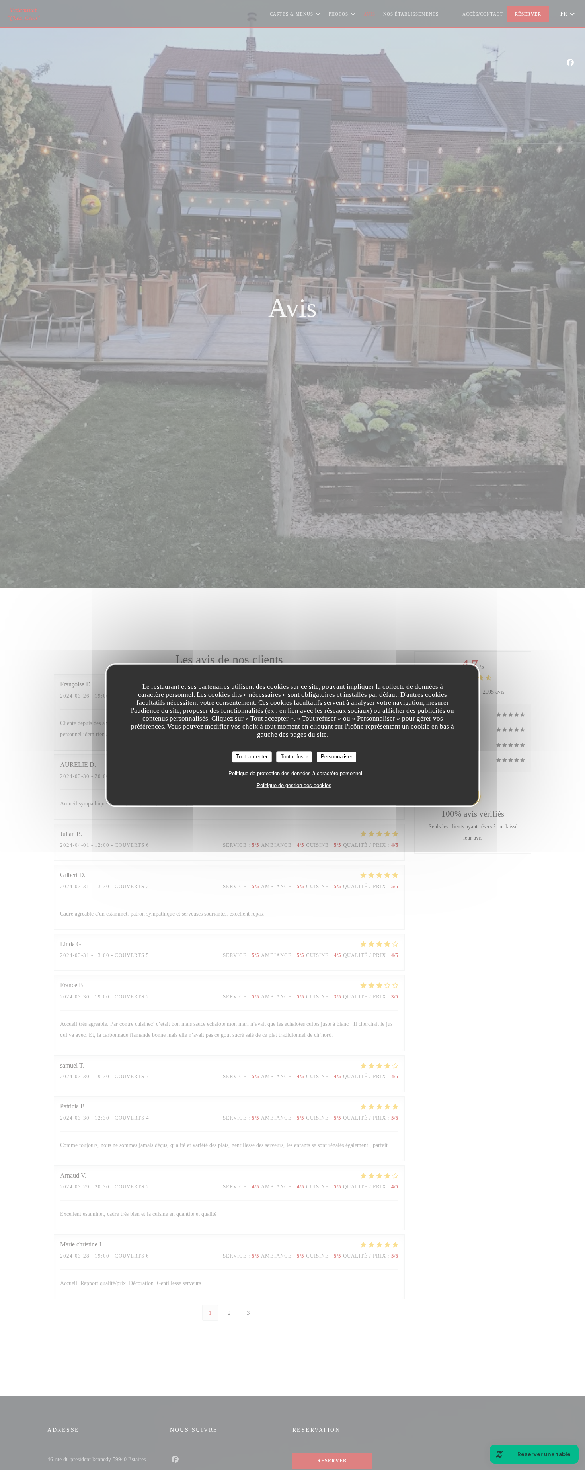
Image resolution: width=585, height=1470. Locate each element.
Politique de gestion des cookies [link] (294, 785)
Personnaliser (336, 757)
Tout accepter (251, 757)
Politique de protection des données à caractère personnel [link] (295, 773)
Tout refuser (294, 757)
